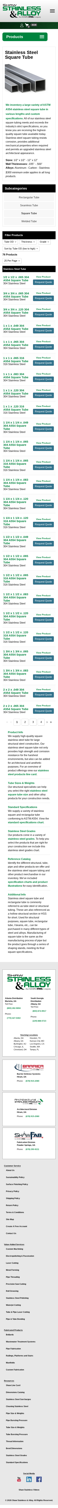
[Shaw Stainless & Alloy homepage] (29, 982)
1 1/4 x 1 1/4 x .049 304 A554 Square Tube (15, 426)
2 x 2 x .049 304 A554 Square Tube (15, 691)
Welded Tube (29, 221)
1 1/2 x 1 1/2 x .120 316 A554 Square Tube (15, 635)
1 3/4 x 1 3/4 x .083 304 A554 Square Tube (15, 674)
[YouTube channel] (19, 1479)
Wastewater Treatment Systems (20, 1342)
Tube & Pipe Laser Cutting (18, 1312)
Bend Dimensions (14, 1448)
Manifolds (10, 1363)
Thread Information (14, 1441)
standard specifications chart (26, 822)
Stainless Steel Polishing (17, 1298)
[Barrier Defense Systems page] (29, 1067)
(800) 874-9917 (39, 1011)
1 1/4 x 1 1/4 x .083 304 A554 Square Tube (15, 483)
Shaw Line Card (13, 1385)
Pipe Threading (13, 1277)
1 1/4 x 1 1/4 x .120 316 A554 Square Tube (15, 521)
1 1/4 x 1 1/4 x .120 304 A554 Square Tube (15, 502)
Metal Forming (12, 1270)
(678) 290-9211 (32, 1149)
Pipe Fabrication (13, 1349)
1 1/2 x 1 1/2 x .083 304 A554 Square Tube (15, 597)
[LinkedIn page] (29, 1479)
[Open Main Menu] (52, 11)
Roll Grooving (12, 1291)
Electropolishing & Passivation (20, 1256)
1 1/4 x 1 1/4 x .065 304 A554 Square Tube (15, 445)
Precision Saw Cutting (16, 1284)
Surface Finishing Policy (17, 1184)
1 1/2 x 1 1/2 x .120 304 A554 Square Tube (15, 616)
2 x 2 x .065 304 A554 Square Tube (15, 707)
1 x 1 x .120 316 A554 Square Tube (15, 408)
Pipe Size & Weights (15, 1413)
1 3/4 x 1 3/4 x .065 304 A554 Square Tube (15, 654)
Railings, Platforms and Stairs (19, 1356)
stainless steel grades (21, 838)
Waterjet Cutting (13, 1305)
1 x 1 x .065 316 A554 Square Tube (15, 359)
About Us (10, 1170)
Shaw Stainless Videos (29, 1490)
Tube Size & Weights (15, 1427)
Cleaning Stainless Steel (17, 1406)
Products (25, 37)
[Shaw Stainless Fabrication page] (29, 1135)
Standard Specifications (17, 1462)
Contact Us (11, 1233)
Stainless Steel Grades (16, 1455)
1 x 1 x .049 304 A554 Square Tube (15, 327)
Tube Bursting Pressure (17, 1434)
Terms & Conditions (15, 1212)
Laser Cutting (12, 1263)
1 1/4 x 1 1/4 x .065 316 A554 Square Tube (15, 464)
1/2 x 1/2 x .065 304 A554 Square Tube (16, 279)
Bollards (10, 1335)
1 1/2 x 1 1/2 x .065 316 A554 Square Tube (15, 578)
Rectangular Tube (29, 197)
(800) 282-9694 (14, 1008)
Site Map (10, 1219)
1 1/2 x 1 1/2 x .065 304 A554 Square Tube (15, 559)
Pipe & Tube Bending (15, 1319)
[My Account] (22, 25)
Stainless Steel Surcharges (18, 1399)
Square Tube (29, 213)
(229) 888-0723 (39, 1021)
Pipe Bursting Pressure (16, 1420)
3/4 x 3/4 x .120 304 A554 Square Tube (16, 311)
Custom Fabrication (15, 1370)
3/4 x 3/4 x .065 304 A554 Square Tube (16, 295)
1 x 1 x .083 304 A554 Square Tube (15, 376)
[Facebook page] (39, 1479)
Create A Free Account (16, 1226)
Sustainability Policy (15, 1177)
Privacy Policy (12, 1191)
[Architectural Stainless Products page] (29, 1101)
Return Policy (12, 1205)
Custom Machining (14, 1249)
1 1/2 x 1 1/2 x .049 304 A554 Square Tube (15, 540)
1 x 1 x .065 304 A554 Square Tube (15, 343)
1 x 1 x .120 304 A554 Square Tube (15, 392)
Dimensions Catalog (15, 1392)
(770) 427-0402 (14, 1018)
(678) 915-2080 (32, 1081)
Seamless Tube (29, 205)
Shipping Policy (13, 1198)
